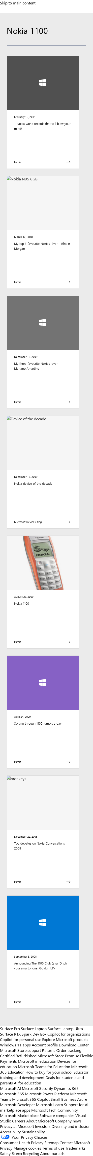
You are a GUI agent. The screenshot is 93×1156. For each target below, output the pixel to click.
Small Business (63, 1099)
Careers (18, 1120)
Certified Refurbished (18, 1055)
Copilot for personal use (20, 1039)
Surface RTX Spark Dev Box (23, 1034)
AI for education (27, 1082)
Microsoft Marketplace (19, 1115)
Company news (68, 1120)
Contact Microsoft (75, 1142)
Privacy (6, 1148)
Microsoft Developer (17, 1104)
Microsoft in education (37, 1061)
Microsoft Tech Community (54, 1110)
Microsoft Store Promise (58, 1055)
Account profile (45, 1044)
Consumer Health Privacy (21, 1142)
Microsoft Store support (20, 1050)
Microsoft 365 (12, 1093)
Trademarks (75, 1148)
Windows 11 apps (15, 1044)
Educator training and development (44, 1074)
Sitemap (51, 1142)
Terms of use (53, 1148)
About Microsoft (40, 1120)
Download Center (74, 1044)
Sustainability (33, 1131)
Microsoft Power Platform (47, 1093)
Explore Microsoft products (65, 1039)
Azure (82, 1099)
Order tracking (68, 1050)
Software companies (56, 1115)
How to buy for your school (49, 1072)
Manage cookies (27, 1148)
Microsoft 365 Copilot (31, 1099)
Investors (43, 1126)
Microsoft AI (10, 1088)
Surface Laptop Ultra (65, 1028)
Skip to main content (17, 2)
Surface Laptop (34, 1028)
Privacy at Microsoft (17, 1126)
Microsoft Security (37, 1088)
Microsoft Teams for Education (44, 1066)
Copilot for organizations (68, 1034)
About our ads (52, 1153)
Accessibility (10, 1131)
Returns (48, 1050)
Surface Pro (10, 1028)
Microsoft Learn (49, 1104)
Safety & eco (11, 1153)
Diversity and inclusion (71, 1126)
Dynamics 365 (66, 1088)
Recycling (31, 1153)
